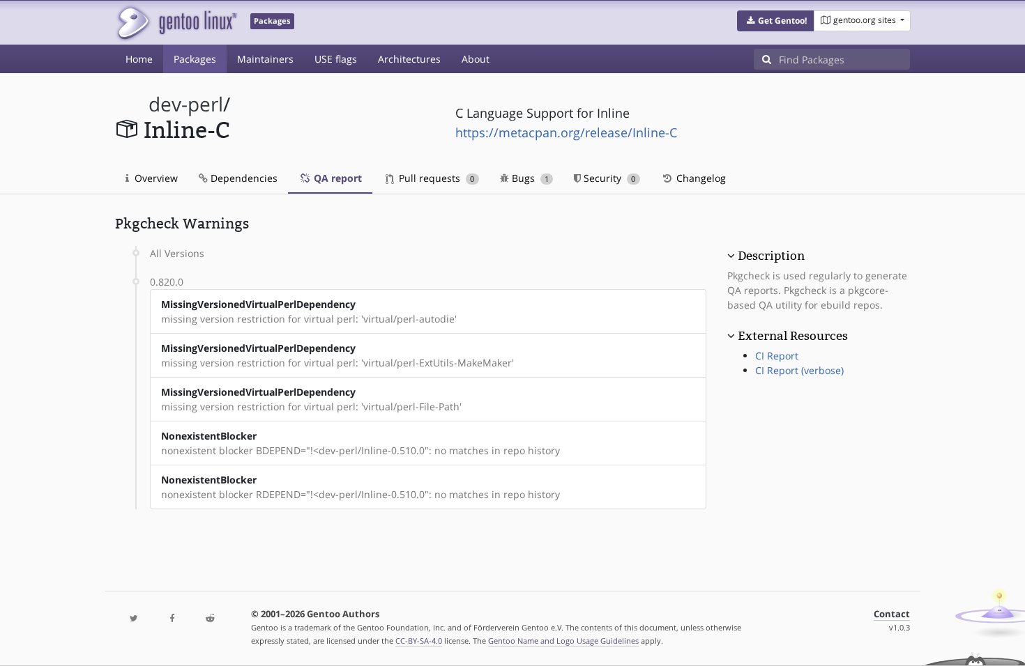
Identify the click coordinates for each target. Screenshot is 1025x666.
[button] (775, 20)
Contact (892, 614)
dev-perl (186, 104)
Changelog (700, 178)
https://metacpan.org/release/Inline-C (566, 132)
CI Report (776, 355)
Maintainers (265, 58)
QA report (336, 178)
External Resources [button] (793, 336)
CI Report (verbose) (799, 370)
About (475, 58)
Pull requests (435, 178)
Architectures (409, 58)
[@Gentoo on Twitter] (134, 619)
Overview (155, 178)
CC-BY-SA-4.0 (418, 640)
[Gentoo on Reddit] (210, 619)
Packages (195, 58)
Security (608, 178)
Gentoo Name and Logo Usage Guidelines (563, 640)
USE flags (335, 58)
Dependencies (243, 178)
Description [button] (771, 256)
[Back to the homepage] (176, 23)
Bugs (529, 178)
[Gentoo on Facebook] (171, 619)
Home (139, 58)
